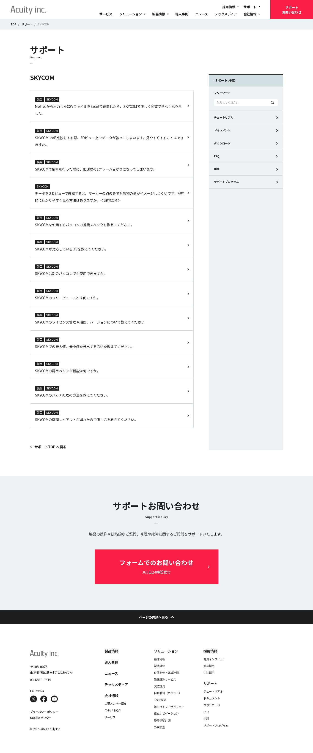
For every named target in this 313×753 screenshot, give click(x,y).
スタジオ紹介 (112, 710)
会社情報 (250, 13)
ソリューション (130, 13)
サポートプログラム (226, 182)
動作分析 (159, 659)
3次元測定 (160, 700)
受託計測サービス (165, 679)
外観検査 (159, 727)
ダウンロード (222, 143)
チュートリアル (223, 117)
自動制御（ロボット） (167, 693)
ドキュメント (222, 130)
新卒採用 (208, 666)
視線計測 (159, 666)
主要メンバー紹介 (115, 703)
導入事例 (181, 13)
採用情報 (228, 6)
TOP (13, 24)
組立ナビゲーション (166, 713)
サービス (105, 13)
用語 (217, 169)
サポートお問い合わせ (291, 9)
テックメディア (226, 13)
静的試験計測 (162, 720)
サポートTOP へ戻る (50, 446)
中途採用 (208, 673)
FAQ (217, 156)
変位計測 (159, 686)
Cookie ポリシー (41, 718)
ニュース (201, 13)
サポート (250, 6)
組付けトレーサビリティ (169, 707)
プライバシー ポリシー (44, 712)
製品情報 (158, 13)
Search (272, 102)
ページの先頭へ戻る (153, 617)
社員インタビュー (214, 659)
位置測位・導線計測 (166, 673)
